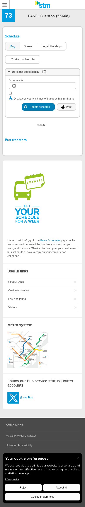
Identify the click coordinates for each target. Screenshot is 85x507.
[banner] (42, 4)
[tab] (12, 46)
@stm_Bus (26, 397)
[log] (42, 85)
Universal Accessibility (19, 445)
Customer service (18, 290)
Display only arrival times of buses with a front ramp (44, 98)
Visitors (12, 307)
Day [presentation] (12, 46)
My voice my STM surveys (21, 436)
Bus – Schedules (50, 240)
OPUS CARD (16, 282)
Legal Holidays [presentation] (51, 46)
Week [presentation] (28, 46)
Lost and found (17, 299)
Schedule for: (16, 80)
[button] (22, 59)
